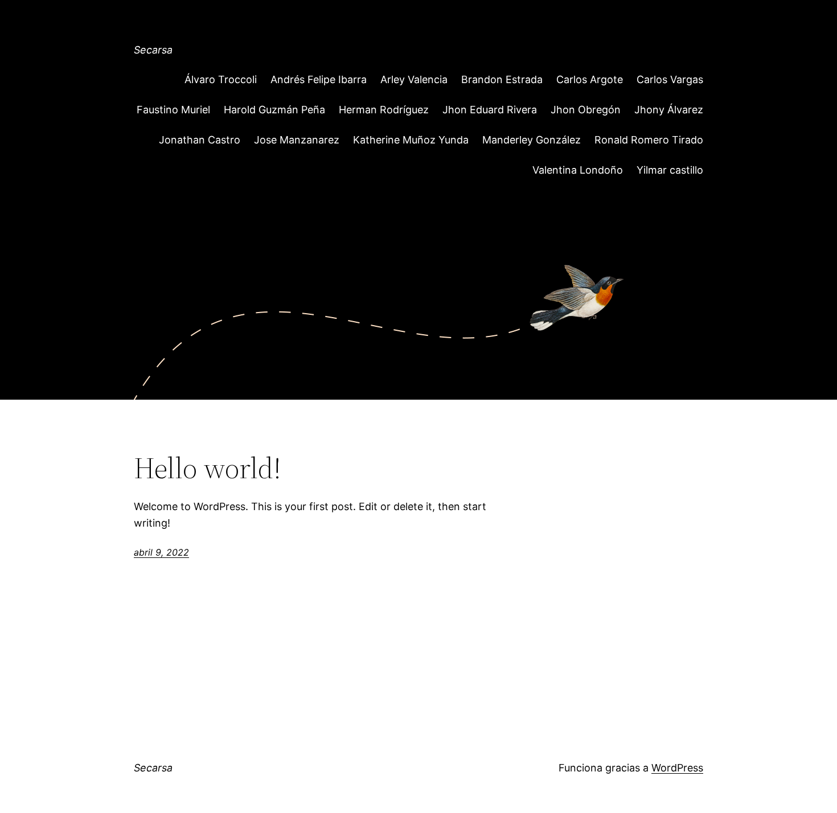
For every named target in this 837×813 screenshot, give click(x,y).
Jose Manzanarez (296, 140)
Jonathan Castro (199, 140)
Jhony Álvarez (668, 110)
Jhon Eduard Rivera (489, 110)
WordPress (677, 768)
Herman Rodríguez (384, 110)
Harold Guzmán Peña (274, 110)
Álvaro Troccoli (220, 79)
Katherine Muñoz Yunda (411, 140)
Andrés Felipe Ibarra (318, 79)
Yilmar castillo (670, 170)
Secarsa (153, 50)
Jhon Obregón (586, 110)
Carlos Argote (589, 79)
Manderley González (531, 140)
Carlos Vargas (670, 79)
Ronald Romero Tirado (648, 140)
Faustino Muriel (173, 110)
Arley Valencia (414, 79)
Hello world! (207, 468)
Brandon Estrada (502, 79)
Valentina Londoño (577, 170)
